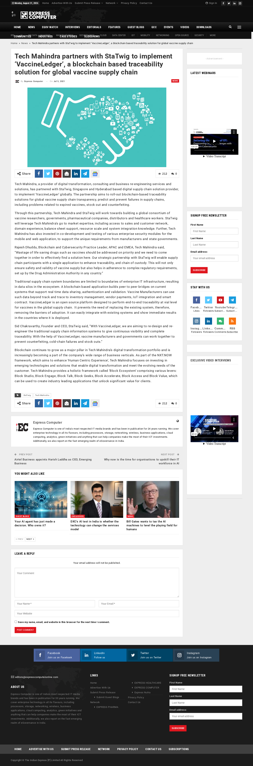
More (213, 35)
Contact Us (146, 3)
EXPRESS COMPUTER (146, 687)
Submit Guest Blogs (107, 697)
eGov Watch (50, 27)
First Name (197, 224)
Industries (45, 36)
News (31, 27)
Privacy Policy (129, 3)
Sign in (212, 3)
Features (114, 27)
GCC (154, 27)
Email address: (199, 251)
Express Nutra (142, 692)
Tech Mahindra (42, 395)
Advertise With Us (62, 3)
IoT (133, 35)
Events (168, 27)
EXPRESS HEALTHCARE (147, 682)
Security (199, 35)
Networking (162, 35)
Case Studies (68, 36)
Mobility (145, 35)
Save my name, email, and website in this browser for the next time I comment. (64, 622)
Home (45, 3)
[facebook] (223, 3)
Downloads (204, 27)
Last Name (197, 238)
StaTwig (27, 395)
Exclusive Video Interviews (211, 360)
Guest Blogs (136, 27)
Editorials (94, 27)
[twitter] (229, 3)
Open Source (182, 35)
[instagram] (240, 3)
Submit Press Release (87, 3)
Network (110, 3)
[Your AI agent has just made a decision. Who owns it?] (41, 499)
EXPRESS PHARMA (107, 707)
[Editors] (12, 677)
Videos (184, 27)
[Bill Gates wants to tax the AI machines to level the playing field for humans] (152, 499)
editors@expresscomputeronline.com (36, 677)
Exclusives (78, 516)
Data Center (119, 35)
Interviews (72, 27)
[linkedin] (234, 3)
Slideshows (92, 36)
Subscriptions (179, 749)
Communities (22, 36)
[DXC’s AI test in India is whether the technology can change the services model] (97, 499)
